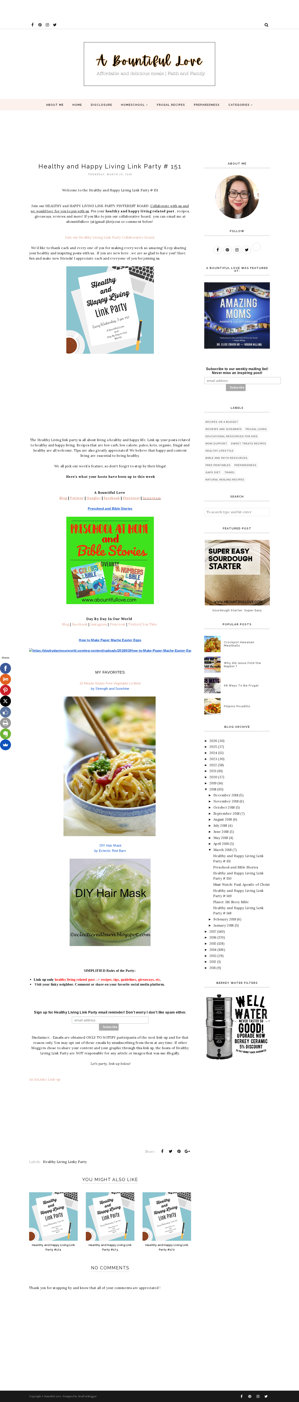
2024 (213, 753)
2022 (213, 765)
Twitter (134, 624)
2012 (212, 962)
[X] (5, 701)
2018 (212, 789)
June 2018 (221, 832)
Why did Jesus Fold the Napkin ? (242, 664)
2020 (213, 777)
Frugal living (256, 429)
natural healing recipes (225, 479)
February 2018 (224, 919)
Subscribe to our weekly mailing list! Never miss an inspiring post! (237, 371)
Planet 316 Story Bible (231, 902)
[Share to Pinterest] (179, 1151)
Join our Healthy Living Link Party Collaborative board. (110, 237)
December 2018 (225, 795)
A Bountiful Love (51, 1396)
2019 (212, 783)
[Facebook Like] (5, 712)
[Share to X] (170, 1151)
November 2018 (226, 801)
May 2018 (220, 838)
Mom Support (216, 443)
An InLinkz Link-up (44, 1079)
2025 (213, 747)
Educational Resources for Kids (232, 436)
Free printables (218, 465)
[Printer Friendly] (5, 722)
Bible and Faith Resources (227, 458)
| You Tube (149, 624)
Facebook (79, 624)
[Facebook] (5, 668)
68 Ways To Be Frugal (241, 685)
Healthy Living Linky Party (65, 1162)
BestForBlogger (87, 1396)
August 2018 (222, 819)
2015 (212, 943)
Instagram (151, 498)
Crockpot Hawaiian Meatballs (239, 644)
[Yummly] (5, 679)
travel (229, 472)
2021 (212, 771)
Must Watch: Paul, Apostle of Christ (241, 884)
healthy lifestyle (220, 450)
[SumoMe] (5, 744)
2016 (212, 937)
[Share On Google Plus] (187, 1151)
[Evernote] (5, 733)
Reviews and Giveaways (224, 429)
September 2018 (226, 813)
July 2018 (220, 825)
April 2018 (221, 844)
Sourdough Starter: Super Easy (237, 610)
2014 (212, 950)
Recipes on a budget (222, 422)
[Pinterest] (5, 690)
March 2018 (222, 850)
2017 (212, 931)
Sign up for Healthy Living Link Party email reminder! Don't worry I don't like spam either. (110, 1012)
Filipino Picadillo (237, 706)
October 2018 (224, 807)
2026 (213, 741)
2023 (213, 759)
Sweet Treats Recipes (248, 443)
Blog (65, 624)
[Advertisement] (79, 10)
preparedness (245, 465)
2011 (212, 968)
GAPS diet (213, 472)
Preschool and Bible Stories (235, 867)
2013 (212, 956)
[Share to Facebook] (162, 1151)
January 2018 (223, 925)
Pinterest (117, 624)
